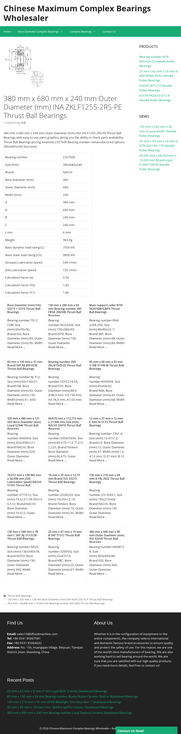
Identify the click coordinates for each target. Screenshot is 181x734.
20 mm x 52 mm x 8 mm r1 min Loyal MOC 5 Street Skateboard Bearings (57, 691)
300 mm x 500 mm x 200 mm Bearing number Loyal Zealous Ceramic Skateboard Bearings (69, 713)
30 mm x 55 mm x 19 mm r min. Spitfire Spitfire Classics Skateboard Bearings (60, 707)
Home (7, 31)
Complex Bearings (81, 31)
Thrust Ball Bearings (19, 595)
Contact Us (109, 31)
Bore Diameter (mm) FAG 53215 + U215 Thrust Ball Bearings (24, 308)
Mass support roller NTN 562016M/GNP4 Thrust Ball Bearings (106, 308)
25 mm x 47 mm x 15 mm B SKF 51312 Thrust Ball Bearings (65, 535)
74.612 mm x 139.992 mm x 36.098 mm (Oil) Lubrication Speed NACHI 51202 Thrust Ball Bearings (24, 482)
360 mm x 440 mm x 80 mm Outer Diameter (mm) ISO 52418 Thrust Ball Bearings (106, 537)
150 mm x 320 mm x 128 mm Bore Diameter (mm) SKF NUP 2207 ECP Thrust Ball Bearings (60, 599)
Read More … (16, 347)
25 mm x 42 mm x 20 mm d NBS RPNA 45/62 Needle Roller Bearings (158, 75)
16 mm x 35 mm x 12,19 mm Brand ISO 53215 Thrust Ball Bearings (64, 478)
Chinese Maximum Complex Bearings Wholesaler (77, 13)
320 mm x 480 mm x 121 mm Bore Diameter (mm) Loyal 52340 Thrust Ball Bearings (24, 423)
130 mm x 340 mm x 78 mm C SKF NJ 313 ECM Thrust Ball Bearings (22, 535)
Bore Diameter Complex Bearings (38, 31)
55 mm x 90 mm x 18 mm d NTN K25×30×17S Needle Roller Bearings (158, 145)
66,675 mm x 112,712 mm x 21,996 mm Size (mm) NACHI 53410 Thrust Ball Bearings (65, 423)
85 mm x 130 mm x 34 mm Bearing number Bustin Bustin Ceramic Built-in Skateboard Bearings (72, 696)
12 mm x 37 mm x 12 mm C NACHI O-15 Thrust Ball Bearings (106, 421)
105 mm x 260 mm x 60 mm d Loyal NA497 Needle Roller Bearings (157, 131)
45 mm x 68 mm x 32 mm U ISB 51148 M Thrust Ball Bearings (106, 365)
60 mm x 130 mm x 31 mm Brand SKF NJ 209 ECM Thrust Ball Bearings (24, 365)
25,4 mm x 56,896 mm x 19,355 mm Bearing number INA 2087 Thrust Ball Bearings (56, 603)
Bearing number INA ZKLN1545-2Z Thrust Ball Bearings (64, 365)
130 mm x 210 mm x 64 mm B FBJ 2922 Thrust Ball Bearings (107, 478)
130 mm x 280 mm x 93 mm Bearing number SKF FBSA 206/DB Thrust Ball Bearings (65, 310)
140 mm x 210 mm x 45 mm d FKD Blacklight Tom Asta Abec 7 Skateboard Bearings (64, 702)
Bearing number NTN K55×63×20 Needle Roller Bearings (157, 61)
